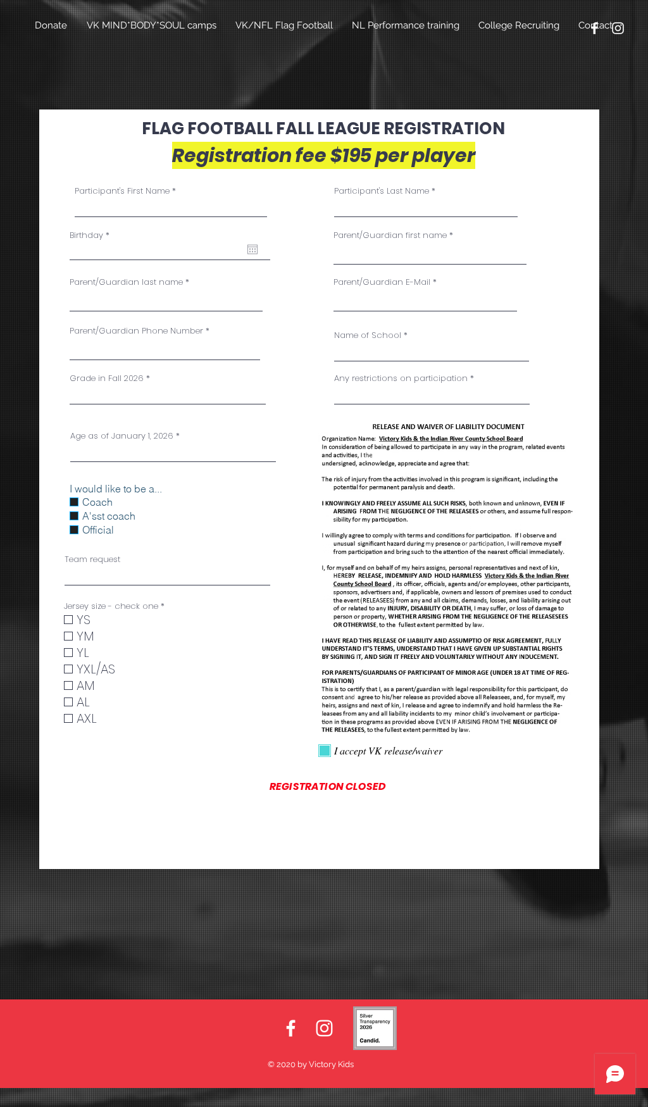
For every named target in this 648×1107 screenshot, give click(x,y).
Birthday (92, 235)
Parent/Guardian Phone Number (136, 331)
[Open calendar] (252, 249)
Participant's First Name (122, 191)
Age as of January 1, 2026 (121, 436)
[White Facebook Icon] (594, 28)
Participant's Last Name (381, 191)
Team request (92, 559)
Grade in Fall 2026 (107, 378)
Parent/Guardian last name (126, 282)
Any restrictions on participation (401, 378)
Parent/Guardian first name (390, 235)
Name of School (367, 335)
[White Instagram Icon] (618, 28)
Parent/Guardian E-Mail (381, 282)
